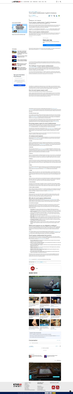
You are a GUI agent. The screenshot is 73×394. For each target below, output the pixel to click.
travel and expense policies (42, 238)
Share (45, 1)
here (45, 337)
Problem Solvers (35, 1)
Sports (31, 1)
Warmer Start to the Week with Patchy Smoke (18, 34)
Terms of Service (27, 388)
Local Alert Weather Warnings (41, 390)
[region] (45, 350)
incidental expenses (42, 144)
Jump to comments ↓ (31, 264)
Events (43, 1)
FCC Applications (27, 385)
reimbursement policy (56, 121)
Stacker (31, 15)
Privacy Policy (27, 387)
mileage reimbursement (35, 167)
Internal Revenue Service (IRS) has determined (51, 199)
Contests (39, 1)
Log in (57, 340)
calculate (45, 168)
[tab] (31, 346)
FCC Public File (27, 386)
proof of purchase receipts (34, 116)
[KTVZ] (17, 1)
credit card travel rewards (41, 148)
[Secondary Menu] (13, 1)
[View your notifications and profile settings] (60, 346)
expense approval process (50, 128)
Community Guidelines (28, 382)
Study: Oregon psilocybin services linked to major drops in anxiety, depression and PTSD (22, 68)
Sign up (59, 340)
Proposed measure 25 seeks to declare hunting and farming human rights (22, 64)
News (22, 1)
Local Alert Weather (26, 1)
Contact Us (26, 383)
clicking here (58, 335)
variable (40, 49)
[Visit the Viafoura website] (59, 360)
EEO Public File (27, 384)
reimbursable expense (50, 190)
